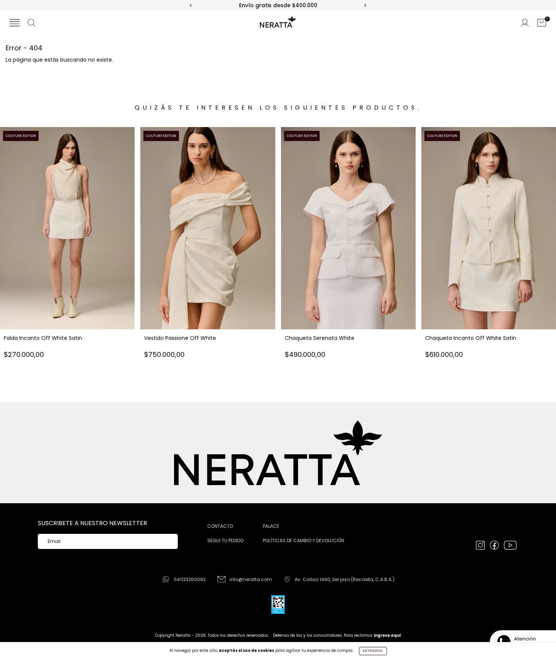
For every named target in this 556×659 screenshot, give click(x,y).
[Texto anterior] (191, 5)
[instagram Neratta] (481, 546)
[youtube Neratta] (510, 546)
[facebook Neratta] (495, 546)
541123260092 (190, 579)
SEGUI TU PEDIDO (225, 540)
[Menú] (14, 23)
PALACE (271, 526)
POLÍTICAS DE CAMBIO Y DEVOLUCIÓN (303, 540)
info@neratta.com (251, 579)
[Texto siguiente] (365, 5)
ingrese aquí (387, 635)
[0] (542, 23)
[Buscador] (31, 23)
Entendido (373, 651)
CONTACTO (220, 526)
